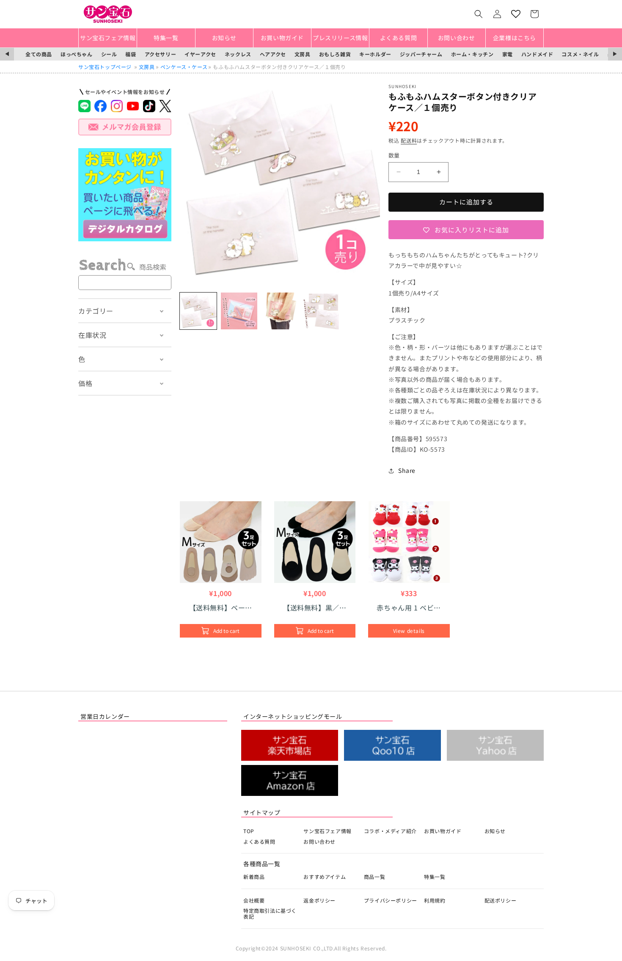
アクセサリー (160, 54)
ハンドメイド (537, 54)
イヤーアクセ (200, 54)
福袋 (130, 54)
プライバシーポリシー (390, 900)
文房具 (302, 54)
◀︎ (7, 54)
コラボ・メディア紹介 (390, 830)
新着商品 (253, 876)
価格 (85, 383)
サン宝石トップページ (105, 66)
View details (409, 630)
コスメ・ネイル (580, 54)
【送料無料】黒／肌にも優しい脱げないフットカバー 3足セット (314, 607)
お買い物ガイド (442, 830)
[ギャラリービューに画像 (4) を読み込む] (321, 311)
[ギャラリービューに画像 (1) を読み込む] (198, 311)
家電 (507, 54)
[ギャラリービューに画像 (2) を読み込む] (239, 311)
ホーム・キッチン (472, 54)
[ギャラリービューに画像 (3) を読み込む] (279, 311)
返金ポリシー (319, 900)
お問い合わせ (319, 841)
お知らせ (495, 830)
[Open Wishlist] (515, 14)
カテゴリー (95, 311)
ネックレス (238, 54)
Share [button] (407, 470)
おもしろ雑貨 (335, 54)
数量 (394, 155)
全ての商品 (38, 54)
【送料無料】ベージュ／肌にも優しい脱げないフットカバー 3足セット (221, 607)
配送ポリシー (500, 900)
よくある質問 (259, 841)
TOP (248, 830)
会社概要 (253, 900)
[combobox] (124, 282)
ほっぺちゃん (77, 54)
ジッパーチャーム (421, 54)
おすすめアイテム (324, 876)
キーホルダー (375, 54)
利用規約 (434, 900)
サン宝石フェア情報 (327, 830)
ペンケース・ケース (183, 66)
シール (109, 54)
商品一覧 (374, 876)
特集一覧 (434, 876)
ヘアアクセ (273, 54)
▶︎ (615, 54)
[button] (478, 14)
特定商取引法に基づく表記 (270, 913)
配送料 (409, 140)
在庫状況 (92, 335)
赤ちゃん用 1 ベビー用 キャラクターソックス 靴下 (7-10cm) (409, 607)
